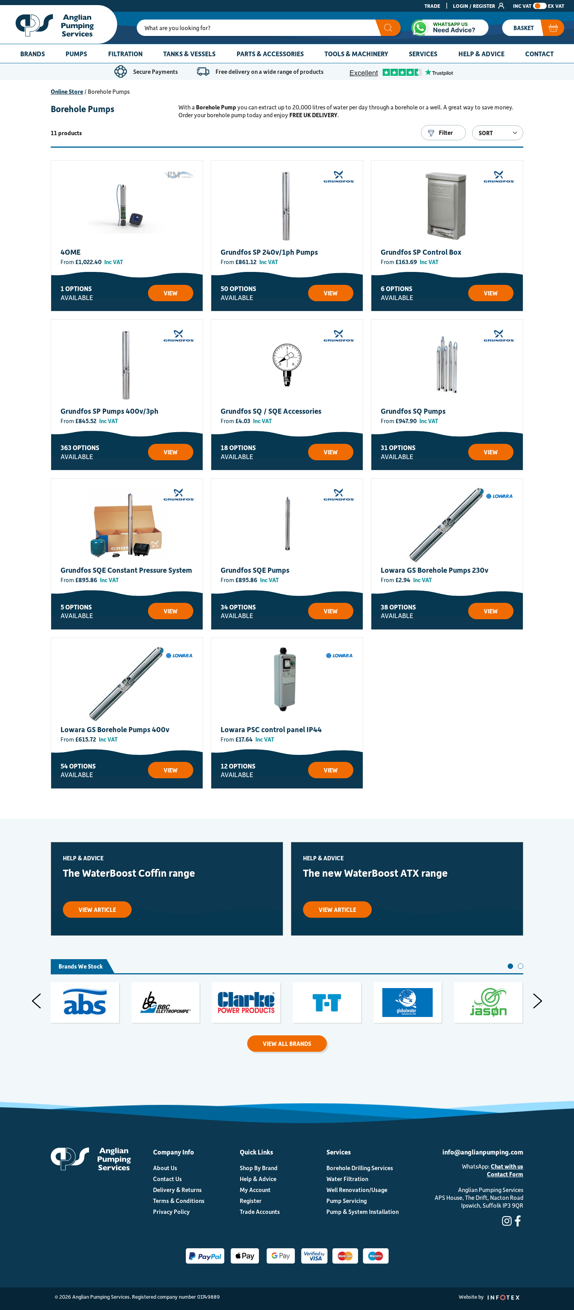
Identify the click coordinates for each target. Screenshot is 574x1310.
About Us (165, 1168)
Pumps (76, 53)
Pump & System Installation (362, 1211)
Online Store (67, 91)
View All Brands (287, 1043)
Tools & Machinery (356, 53)
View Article (97, 909)
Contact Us (167, 1179)
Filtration (125, 53)
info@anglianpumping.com (482, 1151)
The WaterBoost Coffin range (129, 872)
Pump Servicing (346, 1201)
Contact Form (505, 1174)
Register (251, 1201)
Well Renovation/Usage (356, 1190)
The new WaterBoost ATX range (375, 872)
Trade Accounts (260, 1211)
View (171, 293)
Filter (445, 132)
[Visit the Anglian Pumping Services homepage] (58, 24)
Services (423, 53)
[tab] (510, 966)
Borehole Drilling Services (359, 1168)
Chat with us (507, 1166)
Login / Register (474, 5)
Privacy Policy (171, 1211)
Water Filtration (347, 1179)
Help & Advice (481, 53)
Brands (32, 53)
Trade (432, 5)
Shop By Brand (259, 1168)
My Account (255, 1190)
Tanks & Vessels (189, 53)
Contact (539, 53)
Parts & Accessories (270, 53)
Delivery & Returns (177, 1190)
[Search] (388, 28)
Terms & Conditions (179, 1201)
